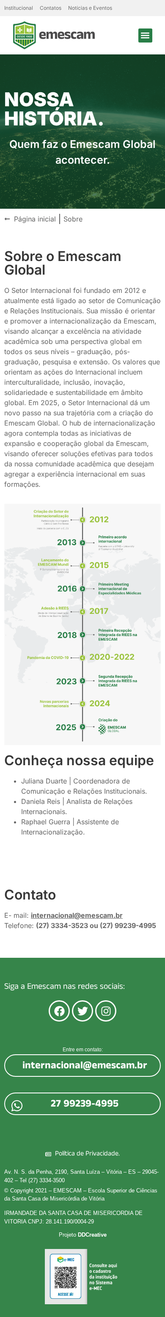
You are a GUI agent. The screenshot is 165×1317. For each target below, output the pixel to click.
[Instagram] (105, 1011)
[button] (145, 35)
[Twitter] (82, 1011)
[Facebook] (59, 1011)
